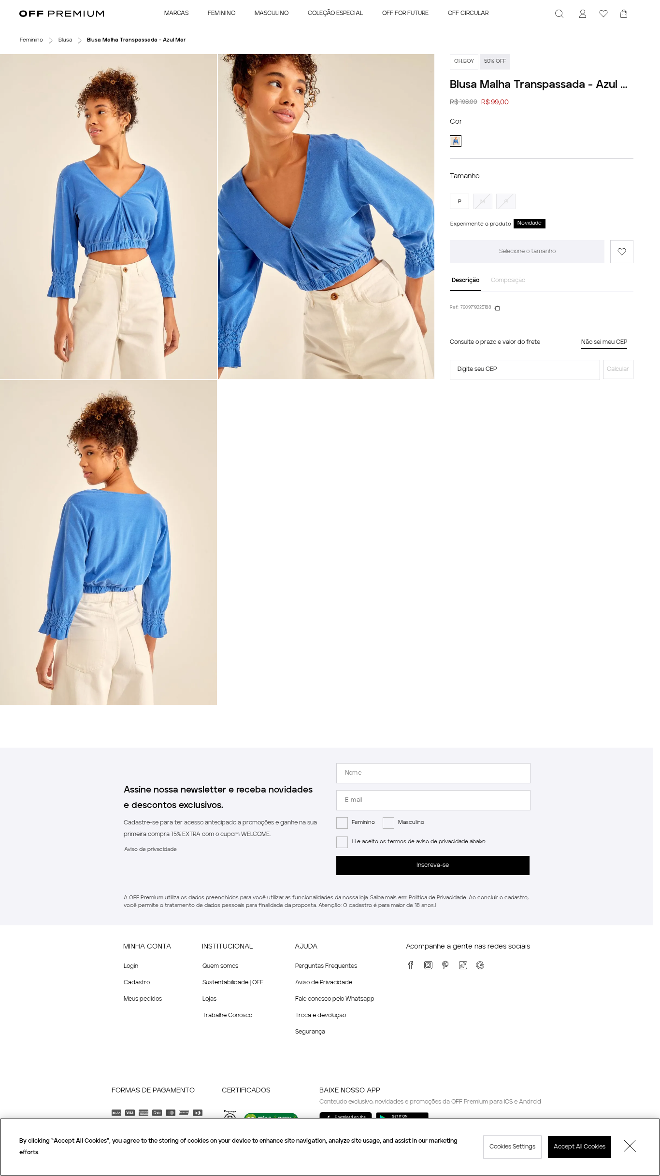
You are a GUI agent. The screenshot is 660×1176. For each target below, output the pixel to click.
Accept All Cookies (579, 1147)
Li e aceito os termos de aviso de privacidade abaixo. (419, 842)
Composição (508, 280)
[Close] (630, 1147)
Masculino (411, 822)
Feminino (363, 822)
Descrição (465, 280)
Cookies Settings (512, 1147)
